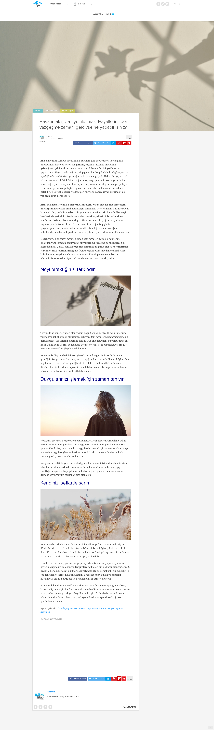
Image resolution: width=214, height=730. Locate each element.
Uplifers (49, 136)
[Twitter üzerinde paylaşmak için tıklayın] (101, 143)
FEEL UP (38, 111)
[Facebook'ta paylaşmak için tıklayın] (83, 143)
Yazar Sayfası (129, 707)
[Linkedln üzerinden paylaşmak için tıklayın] (113, 143)
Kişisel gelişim (67, 111)
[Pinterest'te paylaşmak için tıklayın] (119, 143)
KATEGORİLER (56, 4)
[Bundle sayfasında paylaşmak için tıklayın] (129, 143)
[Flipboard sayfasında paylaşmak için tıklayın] (124, 143)
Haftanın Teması (51, 111)
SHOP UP (82, 4)
